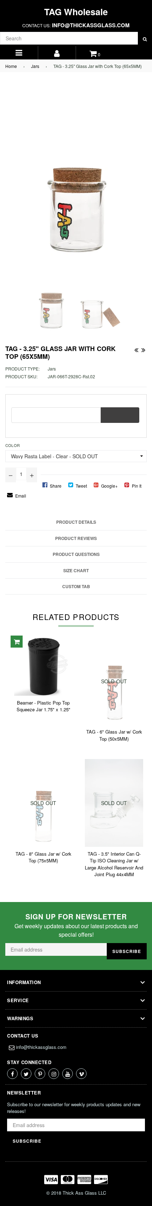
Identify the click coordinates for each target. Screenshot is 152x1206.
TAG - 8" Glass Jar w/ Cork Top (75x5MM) (43, 857)
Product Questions (76, 554)
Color (12, 445)
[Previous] (136, 348)
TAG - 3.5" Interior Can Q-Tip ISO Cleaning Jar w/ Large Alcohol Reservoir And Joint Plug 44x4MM (114, 864)
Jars (35, 66)
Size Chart (76, 570)
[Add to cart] (17, 642)
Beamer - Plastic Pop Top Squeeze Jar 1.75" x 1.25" (43, 706)
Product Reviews (76, 538)
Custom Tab (76, 586)
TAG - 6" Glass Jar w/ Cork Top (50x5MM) (114, 735)
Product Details (76, 522)
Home (11, 66)
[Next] (143, 348)
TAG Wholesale (76, 11)
